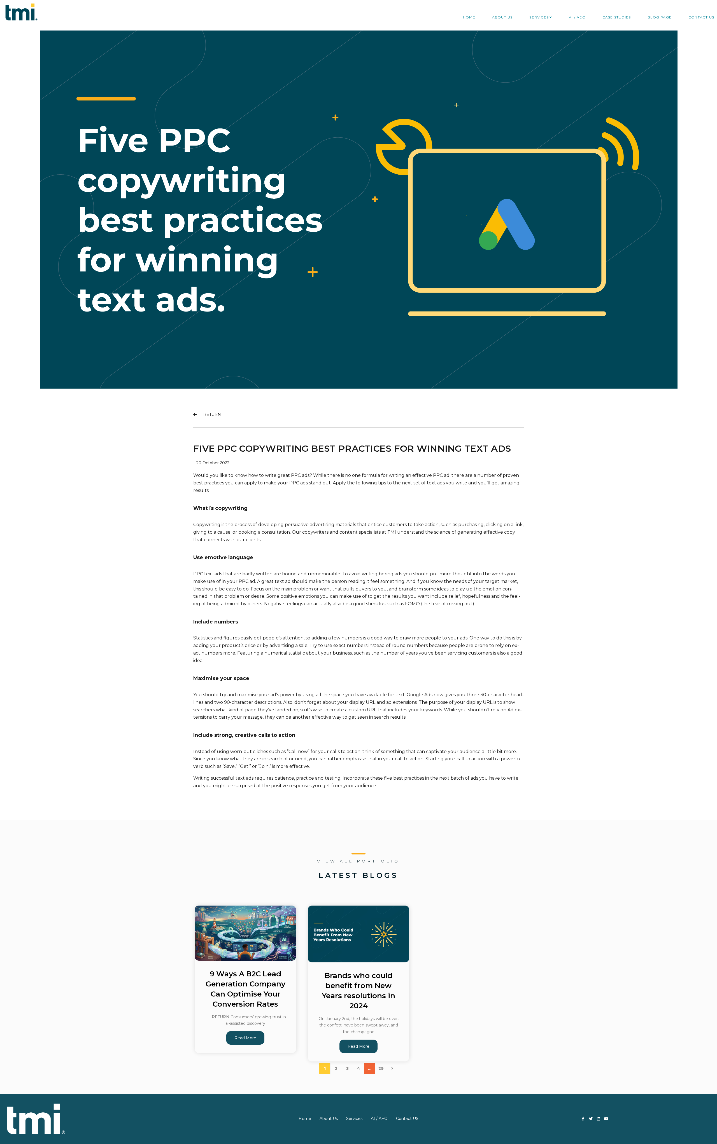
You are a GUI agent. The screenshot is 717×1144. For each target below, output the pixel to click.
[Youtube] (606, 1119)
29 (381, 1068)
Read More (245, 1037)
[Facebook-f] (583, 1119)
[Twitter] (591, 1119)
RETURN (209, 414)
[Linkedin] (598, 1119)
